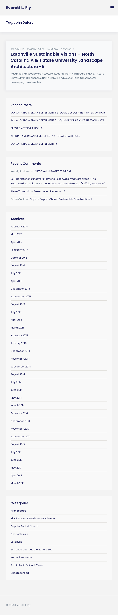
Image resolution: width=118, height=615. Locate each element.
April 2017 (16, 242)
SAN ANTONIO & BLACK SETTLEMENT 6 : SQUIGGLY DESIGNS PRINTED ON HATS (57, 120)
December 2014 (20, 351)
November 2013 (20, 428)
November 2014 (20, 359)
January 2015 (19, 343)
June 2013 (16, 460)
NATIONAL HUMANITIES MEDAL (53, 171)
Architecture (18, 511)
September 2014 (21, 366)
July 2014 (16, 382)
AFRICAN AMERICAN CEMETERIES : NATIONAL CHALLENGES (45, 136)
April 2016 (16, 281)
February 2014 (19, 413)
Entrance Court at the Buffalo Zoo (31, 549)
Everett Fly (18, 49)
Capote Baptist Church (25, 526)
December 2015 (20, 288)
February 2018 (19, 226)
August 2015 (18, 304)
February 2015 (19, 335)
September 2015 (21, 296)
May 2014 (16, 398)
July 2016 (16, 273)
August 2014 (18, 374)
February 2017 (19, 250)
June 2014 (17, 390)
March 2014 (18, 405)
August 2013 (18, 444)
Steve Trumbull (20, 191)
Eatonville (52, 49)
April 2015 (16, 320)
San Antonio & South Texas (27, 565)
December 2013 (20, 421)
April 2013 (16, 475)
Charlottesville (20, 534)
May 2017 (16, 234)
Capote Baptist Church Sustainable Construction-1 (61, 199)
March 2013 (17, 483)
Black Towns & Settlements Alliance (33, 518)
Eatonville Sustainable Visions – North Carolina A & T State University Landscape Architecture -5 (57, 60)
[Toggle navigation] (112, 7)
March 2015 (18, 327)
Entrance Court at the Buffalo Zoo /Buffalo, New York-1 (71, 183)
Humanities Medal (21, 557)
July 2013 (16, 452)
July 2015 (16, 312)
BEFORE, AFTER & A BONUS (27, 128)
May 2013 (16, 467)
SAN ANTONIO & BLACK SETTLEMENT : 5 (34, 144)
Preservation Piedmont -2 (49, 191)
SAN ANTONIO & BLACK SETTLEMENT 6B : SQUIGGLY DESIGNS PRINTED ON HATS (58, 112)
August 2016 (18, 265)
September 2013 (21, 436)
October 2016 (19, 257)
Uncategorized (20, 573)
